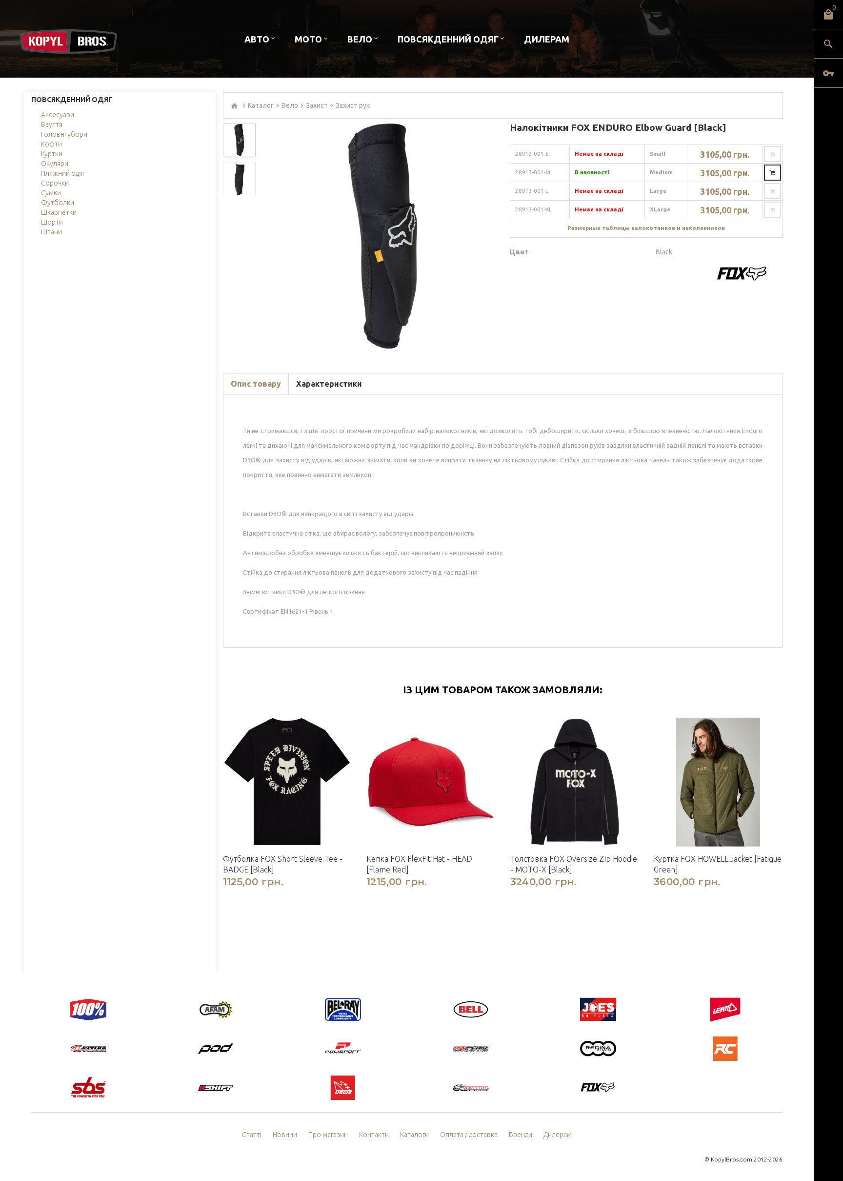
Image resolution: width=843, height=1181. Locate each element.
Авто (256, 39)
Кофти (51, 144)
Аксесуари (57, 115)
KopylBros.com (731, 1159)
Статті (251, 1135)
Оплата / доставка (469, 1135)
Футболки (57, 203)
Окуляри (54, 163)
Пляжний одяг (63, 173)
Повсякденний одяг (448, 39)
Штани (51, 232)
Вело (359, 39)
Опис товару (256, 383)
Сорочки (55, 183)
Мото (308, 39)
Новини (285, 1135)
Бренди (520, 1135)
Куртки (51, 154)
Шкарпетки (59, 212)
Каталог (261, 105)
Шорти (52, 222)
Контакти (374, 1135)
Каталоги (414, 1135)
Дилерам (546, 39)
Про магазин (328, 1135)
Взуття (51, 124)
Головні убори (64, 134)
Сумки (51, 193)
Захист (317, 105)
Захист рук (353, 105)
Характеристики (329, 383)
